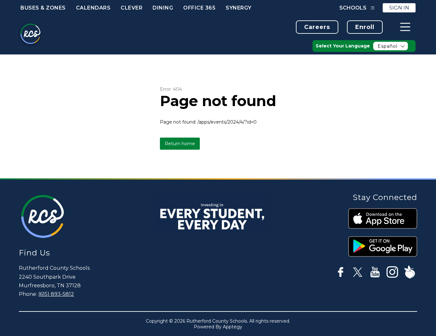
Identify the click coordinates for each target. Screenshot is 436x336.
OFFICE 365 (199, 8)
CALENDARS (93, 8)
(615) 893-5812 (56, 294)
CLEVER (131, 8)
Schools (352, 8)
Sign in (399, 8)
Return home (180, 144)
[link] (317, 27)
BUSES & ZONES (43, 8)
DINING (163, 8)
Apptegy (232, 327)
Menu (405, 27)
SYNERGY (239, 8)
